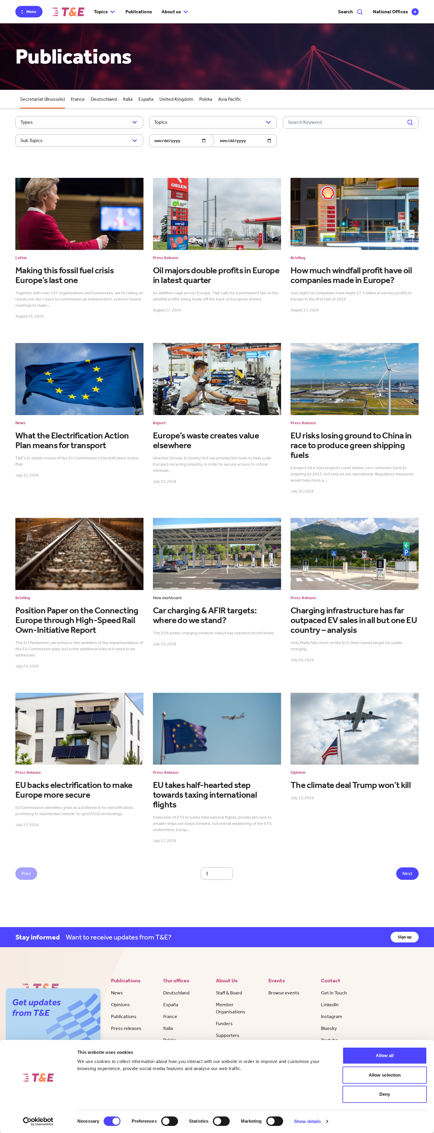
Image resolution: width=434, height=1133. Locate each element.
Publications (138, 11)
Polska (205, 99)
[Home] (68, 12)
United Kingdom (176, 99)
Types (26, 122)
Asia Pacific (229, 99)
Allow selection (385, 1074)
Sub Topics (31, 140)
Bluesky (329, 1028)
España (146, 99)
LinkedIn (330, 1004)
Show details (307, 1121)
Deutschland (104, 99)
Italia (128, 99)
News (117, 993)
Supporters (227, 1035)
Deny (384, 1094)
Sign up (405, 936)
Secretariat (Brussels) (42, 99)
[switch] (169, 1121)
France (78, 99)
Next (407, 873)
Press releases (126, 1028)
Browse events (283, 993)
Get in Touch (334, 993)
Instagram (331, 1016)
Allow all (385, 1055)
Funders (224, 1023)
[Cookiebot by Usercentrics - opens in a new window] (38, 1121)
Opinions (120, 1004)
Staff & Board (229, 993)
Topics (160, 122)
